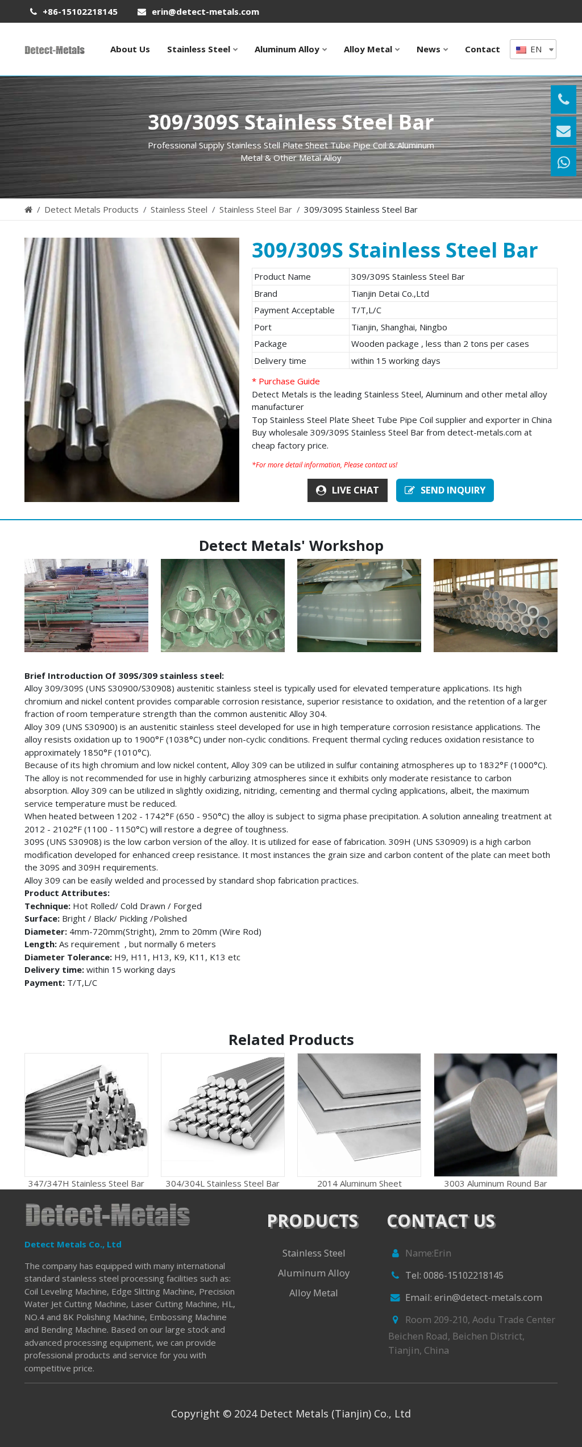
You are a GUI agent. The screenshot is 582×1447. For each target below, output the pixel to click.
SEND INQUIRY (453, 489)
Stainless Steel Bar (255, 209)
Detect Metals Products (91, 209)
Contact (482, 49)
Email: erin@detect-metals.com (473, 1297)
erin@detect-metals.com (205, 11)
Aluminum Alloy (287, 49)
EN (535, 49)
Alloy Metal (368, 49)
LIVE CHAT (355, 489)
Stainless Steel (198, 49)
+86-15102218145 (80, 11)
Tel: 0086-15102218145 (454, 1275)
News (428, 49)
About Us (130, 49)
